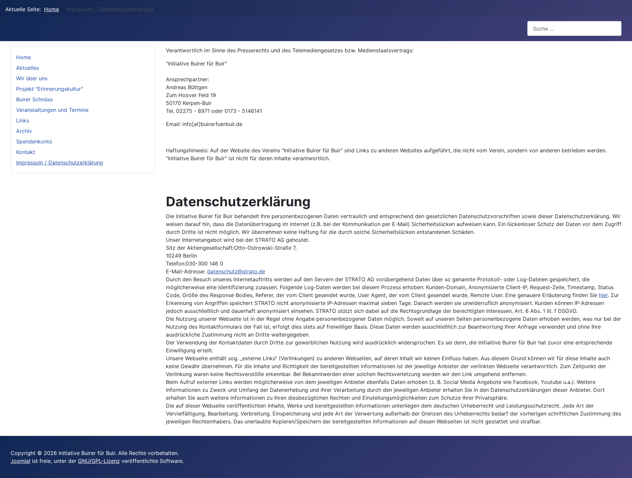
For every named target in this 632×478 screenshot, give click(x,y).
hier (603, 295)
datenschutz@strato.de (236, 271)
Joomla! (20, 461)
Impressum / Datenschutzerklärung (59, 162)
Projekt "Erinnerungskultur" (49, 89)
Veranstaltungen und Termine (52, 110)
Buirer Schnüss (34, 99)
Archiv (24, 131)
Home (23, 57)
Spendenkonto (34, 141)
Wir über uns (31, 78)
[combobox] (574, 28)
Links (22, 120)
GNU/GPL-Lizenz (99, 461)
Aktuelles (27, 67)
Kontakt (25, 152)
